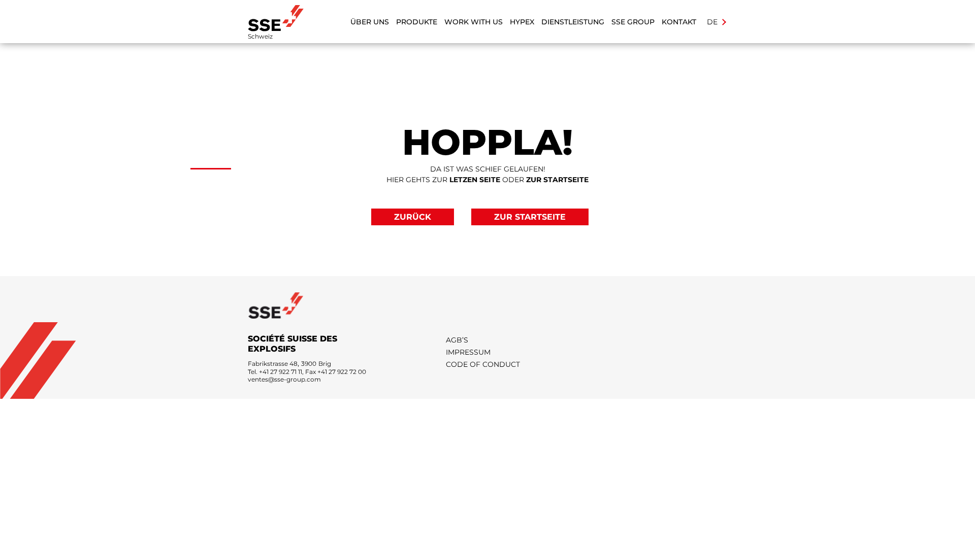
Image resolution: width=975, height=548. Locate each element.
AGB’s (457, 340)
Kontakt (679, 21)
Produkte (416, 21)
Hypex (522, 21)
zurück (412, 217)
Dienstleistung (572, 21)
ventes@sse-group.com (284, 379)
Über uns (369, 21)
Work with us (473, 21)
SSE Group (633, 21)
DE (713, 21)
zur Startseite (530, 217)
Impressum (468, 352)
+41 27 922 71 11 (280, 371)
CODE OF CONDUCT (483, 364)
